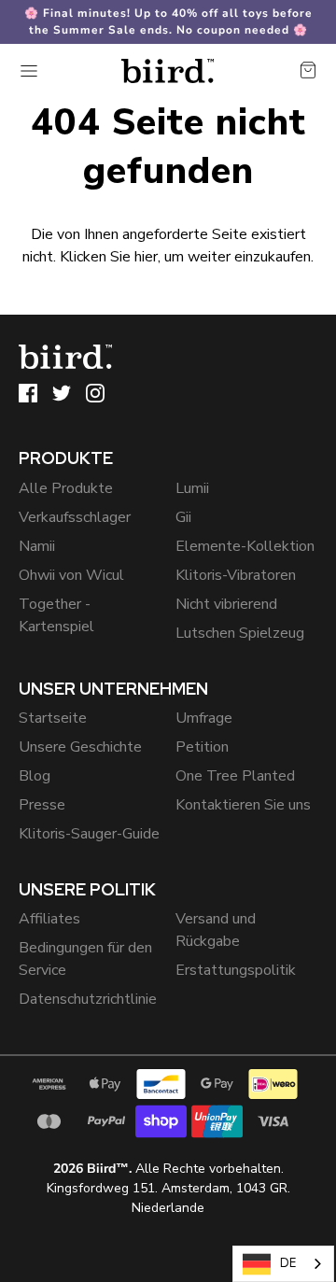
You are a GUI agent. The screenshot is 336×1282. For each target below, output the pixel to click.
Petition (202, 747)
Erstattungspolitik (235, 970)
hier (146, 257)
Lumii (192, 488)
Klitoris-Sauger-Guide (89, 834)
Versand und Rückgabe (215, 930)
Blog (34, 776)
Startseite (53, 718)
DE (288, 1263)
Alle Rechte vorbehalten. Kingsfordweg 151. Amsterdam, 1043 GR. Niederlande (168, 1188)
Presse (42, 805)
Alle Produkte (66, 488)
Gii (183, 517)
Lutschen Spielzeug (239, 633)
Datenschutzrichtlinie (88, 999)
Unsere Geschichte (80, 747)
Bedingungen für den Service (85, 958)
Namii (37, 546)
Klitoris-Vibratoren (235, 575)
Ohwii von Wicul (71, 575)
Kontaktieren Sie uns (243, 805)
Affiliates (49, 919)
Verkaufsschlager (75, 517)
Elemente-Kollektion (245, 546)
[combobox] (283, 1264)
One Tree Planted (235, 776)
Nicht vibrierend (226, 604)
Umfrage (203, 718)
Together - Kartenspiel (56, 615)
